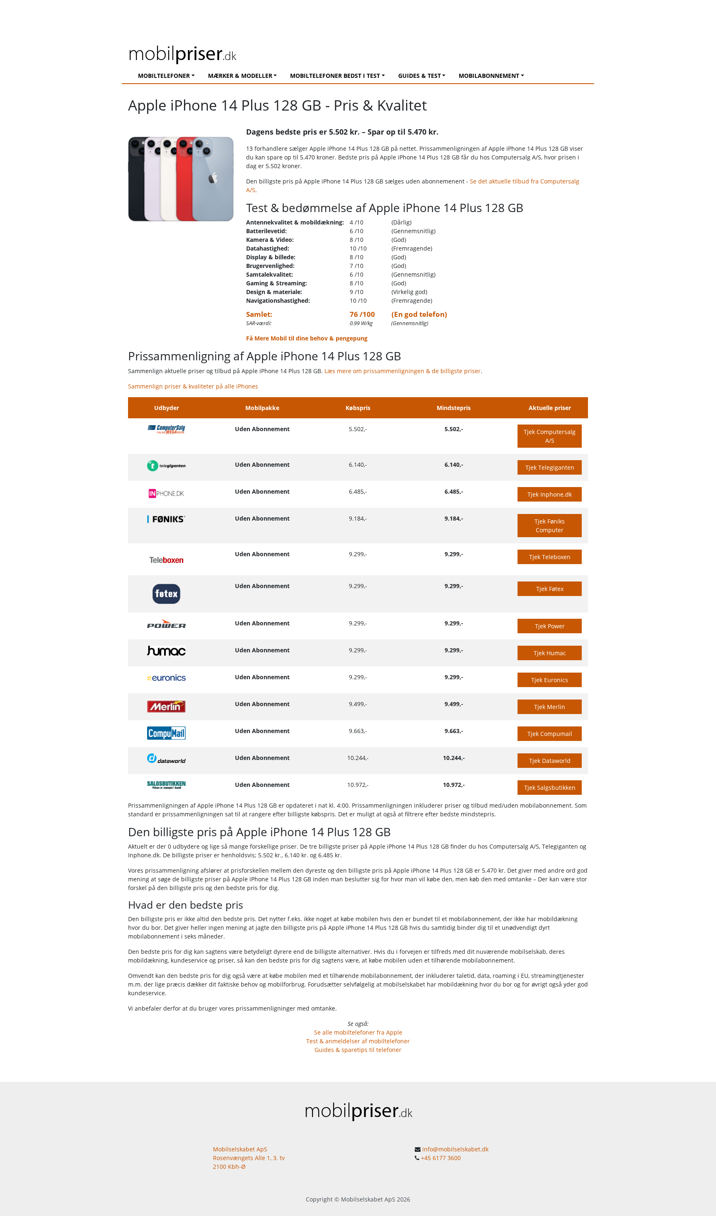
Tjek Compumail (549, 734)
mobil (182, 52)
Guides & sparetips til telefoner (358, 1050)
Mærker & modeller (240, 76)
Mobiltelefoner (164, 76)
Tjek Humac (550, 653)
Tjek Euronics (549, 680)
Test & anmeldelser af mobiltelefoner (358, 1041)
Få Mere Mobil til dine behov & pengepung (307, 338)
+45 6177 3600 (441, 1158)
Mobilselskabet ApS (368, 1199)
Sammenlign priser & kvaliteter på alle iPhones (193, 386)
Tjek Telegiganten (549, 467)
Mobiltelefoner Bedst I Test (335, 76)
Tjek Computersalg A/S (550, 436)
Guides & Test (419, 76)
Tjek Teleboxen (550, 557)
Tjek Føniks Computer (550, 525)
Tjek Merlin (549, 707)
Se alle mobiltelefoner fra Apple (358, 1032)
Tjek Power (550, 626)
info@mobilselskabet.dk (455, 1149)
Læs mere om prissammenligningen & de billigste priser (402, 371)
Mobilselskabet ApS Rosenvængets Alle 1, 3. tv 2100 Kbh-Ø (249, 1157)
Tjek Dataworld (550, 761)
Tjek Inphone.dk (549, 494)
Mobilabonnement (489, 76)
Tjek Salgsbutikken (550, 787)
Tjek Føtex (550, 589)
